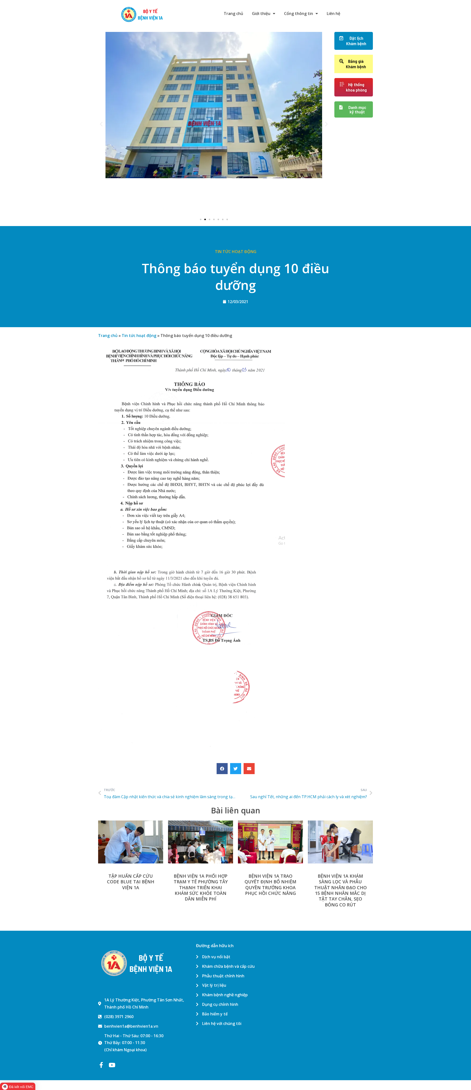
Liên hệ (333, 13)
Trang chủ (233, 13)
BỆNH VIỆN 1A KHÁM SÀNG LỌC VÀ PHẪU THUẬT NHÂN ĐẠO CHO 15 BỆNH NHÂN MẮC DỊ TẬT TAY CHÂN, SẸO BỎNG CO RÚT (340, 890)
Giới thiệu (261, 13)
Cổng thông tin (298, 13)
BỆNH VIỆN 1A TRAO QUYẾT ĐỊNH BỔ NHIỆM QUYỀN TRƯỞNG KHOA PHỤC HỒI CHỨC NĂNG (270, 884)
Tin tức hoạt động (235, 251)
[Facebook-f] (101, 1065)
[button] (200, 219)
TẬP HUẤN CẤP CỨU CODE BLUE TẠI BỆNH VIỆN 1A (130, 881)
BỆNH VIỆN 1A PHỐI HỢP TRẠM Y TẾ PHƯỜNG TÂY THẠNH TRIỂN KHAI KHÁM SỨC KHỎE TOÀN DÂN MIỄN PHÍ (201, 887)
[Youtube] (112, 1065)
